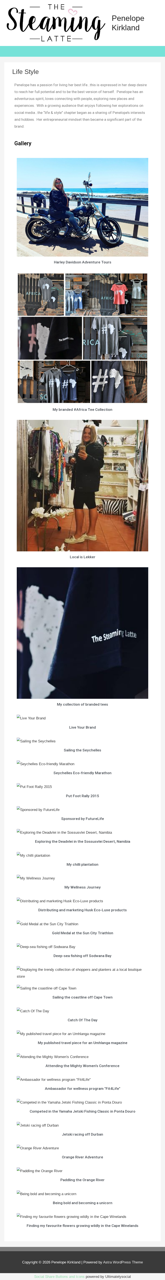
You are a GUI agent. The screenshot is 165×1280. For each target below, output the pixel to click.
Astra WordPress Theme (123, 1262)
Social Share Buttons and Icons (59, 1276)
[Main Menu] (155, 23)
